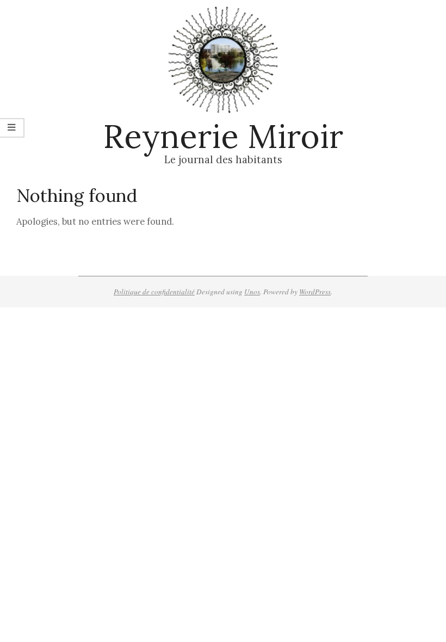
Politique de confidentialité (154, 292)
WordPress (315, 292)
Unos (252, 292)
